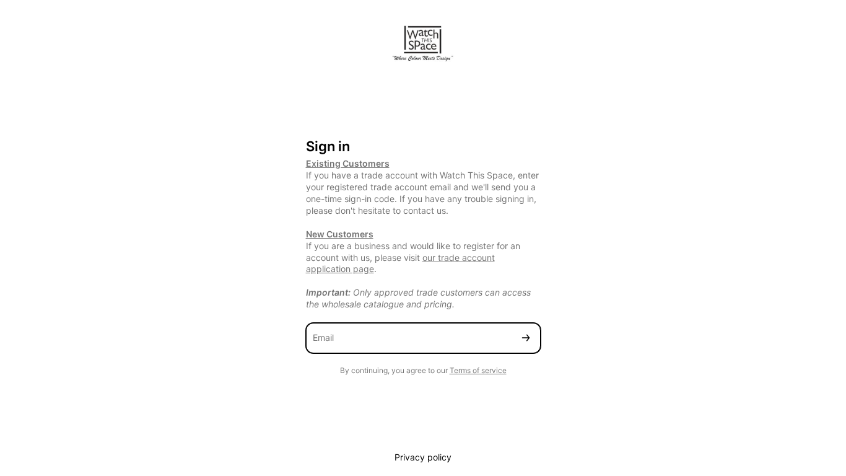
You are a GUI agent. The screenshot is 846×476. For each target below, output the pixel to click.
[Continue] (525, 338)
